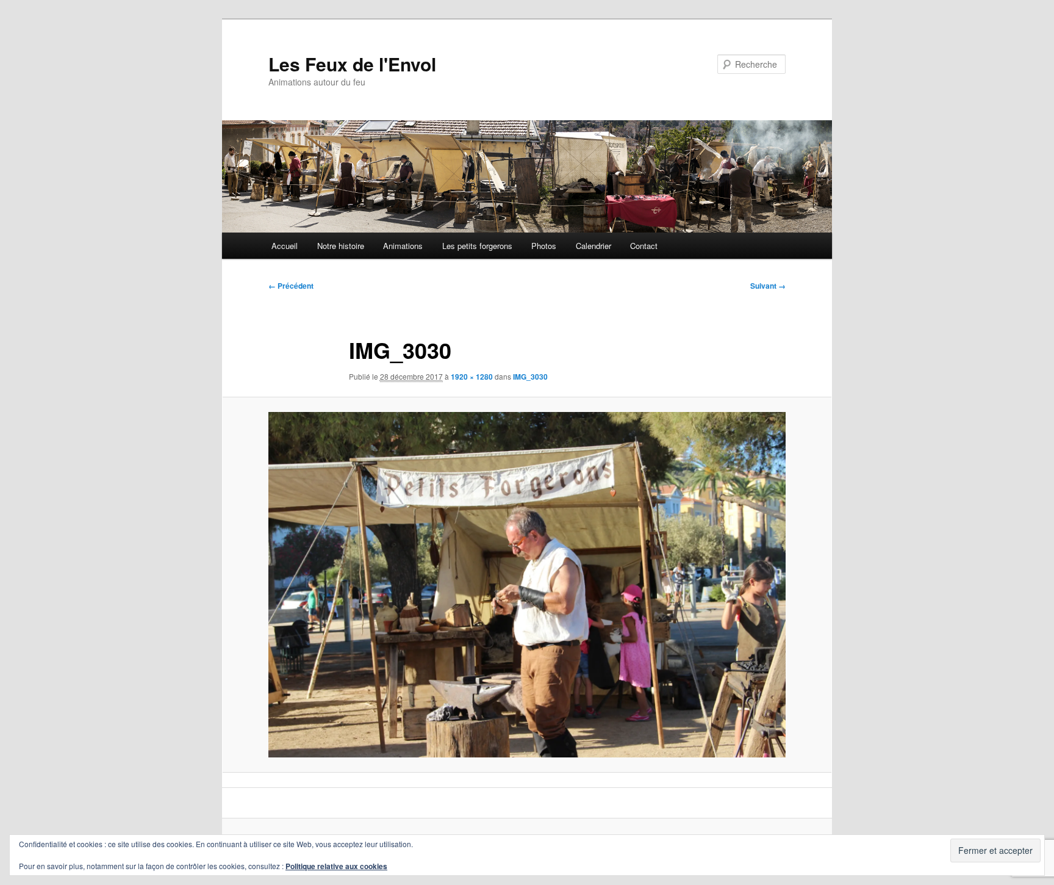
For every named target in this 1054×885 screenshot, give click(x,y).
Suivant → (768, 285)
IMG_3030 (530, 376)
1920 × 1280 (472, 376)
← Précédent (291, 285)
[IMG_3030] (527, 584)
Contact (644, 245)
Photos (543, 245)
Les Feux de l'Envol (352, 64)
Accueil (284, 245)
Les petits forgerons (477, 245)
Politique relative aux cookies (336, 866)
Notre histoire (340, 245)
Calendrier (593, 245)
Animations (403, 245)
